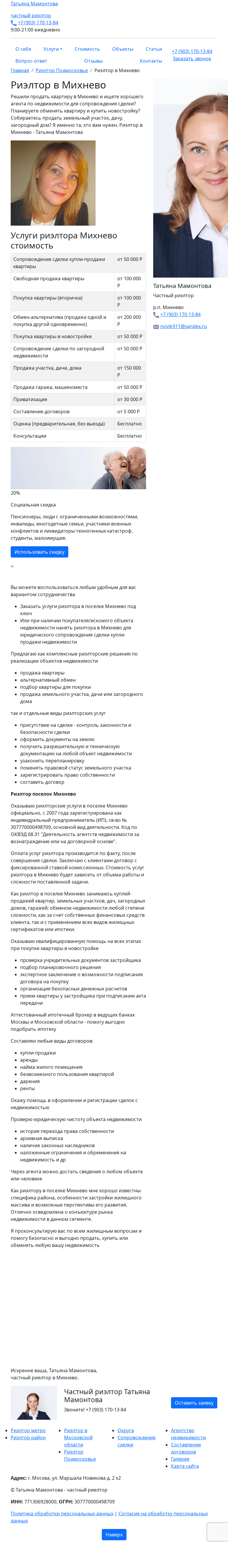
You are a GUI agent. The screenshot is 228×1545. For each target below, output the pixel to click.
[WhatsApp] (12, 1423)
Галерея (180, 1459)
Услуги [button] (51, 49)
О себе (23, 49)
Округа (126, 1430)
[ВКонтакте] (16, 1423)
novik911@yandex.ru (183, 326)
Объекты (122, 49)
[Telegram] (26, 1423)
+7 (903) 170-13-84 (38, 22)
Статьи (154, 49)
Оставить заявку (194, 1403)
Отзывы (93, 61)
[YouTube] (23, 1423)
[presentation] (11, 565)
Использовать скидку (39, 552)
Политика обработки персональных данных (62, 1513)
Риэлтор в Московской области (78, 1437)
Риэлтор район (28, 1437)
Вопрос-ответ (31, 61)
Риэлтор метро (28, 1430)
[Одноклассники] (19, 1423)
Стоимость (87, 49)
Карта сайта (185, 1466)
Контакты (151, 61)
